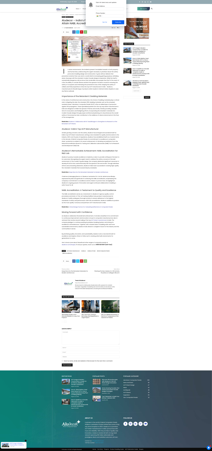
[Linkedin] (145, 2)
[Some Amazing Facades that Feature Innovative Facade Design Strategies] (97, 390)
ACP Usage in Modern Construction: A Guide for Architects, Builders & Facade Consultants (140, 50)
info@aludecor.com (98, 441)
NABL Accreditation (67, 253)
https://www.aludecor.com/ (81, 282)
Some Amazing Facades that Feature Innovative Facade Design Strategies (110, 389)
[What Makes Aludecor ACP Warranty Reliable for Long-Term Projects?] (71, 306)
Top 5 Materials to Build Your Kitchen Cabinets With (110, 397)
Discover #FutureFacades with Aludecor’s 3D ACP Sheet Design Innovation (110, 381)
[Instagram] (142, 2)
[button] (152, 9)
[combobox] (99, 16)
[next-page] (65, 322)
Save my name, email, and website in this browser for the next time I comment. (88, 361)
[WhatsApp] (148, 2)
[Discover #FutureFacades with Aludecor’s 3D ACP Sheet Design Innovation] (97, 381)
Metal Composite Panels (103, 251)
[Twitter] (77, 32)
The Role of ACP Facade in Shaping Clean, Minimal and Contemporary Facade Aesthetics (140, 83)
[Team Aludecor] (63, 28)
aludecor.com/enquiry (68, 244)
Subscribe (118, 22)
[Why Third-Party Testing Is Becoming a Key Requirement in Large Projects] (91, 306)
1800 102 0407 (100, 244)
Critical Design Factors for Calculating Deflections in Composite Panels (91, 207)
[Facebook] (139, 2)
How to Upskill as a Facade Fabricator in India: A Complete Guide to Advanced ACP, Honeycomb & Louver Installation (140, 72)
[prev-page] (63, 322)
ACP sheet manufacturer (99, 220)
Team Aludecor (69, 27)
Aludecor (83, 251)
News (67, 14)
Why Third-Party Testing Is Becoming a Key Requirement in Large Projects (90, 316)
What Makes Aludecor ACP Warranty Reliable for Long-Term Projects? (71, 316)
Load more (136, 90)
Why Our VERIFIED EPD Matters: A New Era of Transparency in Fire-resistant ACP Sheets (110, 316)
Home (63, 14)
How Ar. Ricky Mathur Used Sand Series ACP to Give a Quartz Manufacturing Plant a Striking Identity (140, 61)
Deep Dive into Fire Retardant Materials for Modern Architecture (88, 172)
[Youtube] (151, 2)
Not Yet (105, 22)
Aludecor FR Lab (91, 251)
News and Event (69, 17)
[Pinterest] (81, 32)
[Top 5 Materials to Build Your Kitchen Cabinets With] (97, 398)
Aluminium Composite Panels (88, 312)
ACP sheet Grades (66, 312)
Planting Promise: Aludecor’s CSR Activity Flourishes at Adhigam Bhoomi (106, 272)
